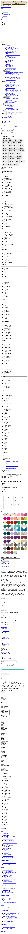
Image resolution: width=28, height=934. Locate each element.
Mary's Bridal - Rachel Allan (9, 879)
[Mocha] (25, 541)
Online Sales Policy (5, 563)
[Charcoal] (25, 545)
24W (12, 156)
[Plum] (18, 537)
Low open (7, 258)
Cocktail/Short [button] (4, 910)
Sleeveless (7, 387)
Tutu (6, 225)
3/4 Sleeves (7, 381)
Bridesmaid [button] (6, 458)
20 (5, 148)
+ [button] (4, 459)
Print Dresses (8, 214)
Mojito (6, 407)
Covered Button (8, 253)
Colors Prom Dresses (8, 839)
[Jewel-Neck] (4, 752)
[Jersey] (3, 739)
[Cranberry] (15, 522)
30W (12, 159)
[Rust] (11, 549)
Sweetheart (7, 362)
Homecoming (8, 188)
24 (16, 148)
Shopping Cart (6, 14)
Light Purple (8, 425)
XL (10, 164)
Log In (5, 17)
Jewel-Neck (7, 349)
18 (22, 145)
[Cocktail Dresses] (6, 701)
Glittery (6, 268)
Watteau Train (8, 338)
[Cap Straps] (4, 768)
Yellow (6, 406)
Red (6, 435)
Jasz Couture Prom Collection (10, 843)
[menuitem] (15, 12)
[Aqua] (11, 526)
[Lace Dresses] (4, 707)
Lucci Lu (5, 852)
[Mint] (22, 526)
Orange (6, 436)
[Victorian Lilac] (25, 533)
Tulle (6, 318)
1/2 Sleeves (7, 380)
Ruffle (6, 293)
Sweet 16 (7, 195)
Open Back (7, 241)
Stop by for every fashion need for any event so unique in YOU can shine (14, 3)
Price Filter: (5, 130)
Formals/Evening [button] (5, 895)
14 (11, 145)
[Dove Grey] (22, 545)
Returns (5, 632)
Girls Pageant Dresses (10, 186)
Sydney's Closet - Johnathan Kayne (11, 907)
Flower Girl (7, 185)
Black (6, 445)
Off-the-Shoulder (9, 351)
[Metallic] (2, 724)
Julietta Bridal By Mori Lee (9, 872)
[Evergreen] (22, 549)
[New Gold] (25, 549)
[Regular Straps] (4, 769)
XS (12, 161)
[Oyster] (5, 545)
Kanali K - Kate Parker (12, 466)
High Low (7, 238)
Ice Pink (7, 426)
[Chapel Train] (4, 745)
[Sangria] (22, 537)
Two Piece (7, 226)
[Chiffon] (3, 737)
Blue (6, 419)
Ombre (6, 273)
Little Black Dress (9, 207)
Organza (7, 311)
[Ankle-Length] (4, 742)
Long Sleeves (8, 383)
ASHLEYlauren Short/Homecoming (11, 913)
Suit (6, 222)
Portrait (6, 354)
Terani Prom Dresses (8, 856)
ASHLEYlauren (7, 833)
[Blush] (5, 515)
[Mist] (15, 552)
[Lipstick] (18, 515)
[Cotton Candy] (8, 518)
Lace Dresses (8, 206)
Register (5, 16)
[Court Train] (4, 746)
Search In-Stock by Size (8, 136)
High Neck (7, 347)
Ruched (6, 245)
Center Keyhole (8, 235)
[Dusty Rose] (22, 515)
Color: (2, 511)
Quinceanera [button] (4, 924)
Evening (7, 184)
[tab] (15, 463)
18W (12, 153)
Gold (6, 442)
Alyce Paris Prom (7, 835)
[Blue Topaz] (15, 530)
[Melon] (11, 518)
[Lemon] (25, 518)
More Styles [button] (7, 470)
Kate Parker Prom (7, 837)
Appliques (7, 280)
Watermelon (7, 432)
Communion (8, 182)
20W (19, 153)
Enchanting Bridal (7, 871)
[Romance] (8, 537)
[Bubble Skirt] (5, 710)
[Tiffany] (18, 526)
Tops (6, 223)
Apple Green (8, 409)
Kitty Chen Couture (7, 875)
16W (6, 153)
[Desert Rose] (8, 552)
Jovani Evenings (7, 898)
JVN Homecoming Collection (10, 920)
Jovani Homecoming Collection (10, 917)
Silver (6, 448)
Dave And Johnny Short (8, 914)
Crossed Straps (8, 255)
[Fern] (22, 522)
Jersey (6, 307)
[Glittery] (2, 723)
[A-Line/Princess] (4, 755)
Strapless (7, 360)
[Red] (8, 522)
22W (6, 156)
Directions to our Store (6, 7)
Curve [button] (2, 905)
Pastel (6, 274)
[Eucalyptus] (18, 549)
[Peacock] (22, 530)
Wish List (5, 12)
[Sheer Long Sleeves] (5, 765)
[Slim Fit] (4, 759)
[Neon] (2, 725)
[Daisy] (5, 522)
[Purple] (11, 537)
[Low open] (4, 720)
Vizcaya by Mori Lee (8, 928)
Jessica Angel (9, 463)
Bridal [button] (2, 867)
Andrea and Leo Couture (9, 836)
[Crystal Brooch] (4, 733)
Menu (2, 41)
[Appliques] (4, 729)
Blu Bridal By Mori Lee (8, 873)
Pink (6, 428)
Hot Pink (7, 429)
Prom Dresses (8, 191)
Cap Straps (7, 394)
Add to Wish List (4, 560)
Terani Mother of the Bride (9, 902)
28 (5, 151)
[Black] (8, 549)
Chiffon (6, 304)
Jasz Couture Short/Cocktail (9, 916)
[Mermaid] (4, 757)
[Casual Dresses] (6, 699)
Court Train (7, 329)
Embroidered (8, 286)
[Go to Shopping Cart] (1, 8)
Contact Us (6, 631)
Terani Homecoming (8, 921)
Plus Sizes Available (9, 244)
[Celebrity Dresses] (5, 711)
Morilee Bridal (6, 880)
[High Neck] (4, 751)
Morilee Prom (6, 853)
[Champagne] (18, 541)
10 (20, 143)
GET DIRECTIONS (5, 653)
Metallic (7, 270)
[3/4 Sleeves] (5, 763)
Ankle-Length (8, 325)
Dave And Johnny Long (8, 840)
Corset (6, 237)
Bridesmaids (7, 178)
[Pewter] (5, 549)
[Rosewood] (18, 533)
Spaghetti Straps (8, 396)
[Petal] (8, 515)
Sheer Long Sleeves (9, 384)
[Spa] (15, 526)
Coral (6, 438)
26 (22, 148)
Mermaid (7, 372)
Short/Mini (7, 334)
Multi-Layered (8, 240)
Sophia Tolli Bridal (7, 881)
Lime (6, 412)
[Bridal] (6, 697)
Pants (6, 213)
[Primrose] (15, 515)
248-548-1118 (8, 5)
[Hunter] (25, 522)
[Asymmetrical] (4, 743)
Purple (6, 422)
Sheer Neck (7, 359)
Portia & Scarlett (7, 854)
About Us (5, 637)
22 (11, 148)
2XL (16, 164)
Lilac (6, 423)
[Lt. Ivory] (15, 541)
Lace (6, 292)
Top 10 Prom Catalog (8, 857)
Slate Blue (7, 417)
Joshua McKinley (7, 848)
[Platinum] (18, 545)
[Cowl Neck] (4, 749)
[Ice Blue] (5, 530)
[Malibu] (18, 530)
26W (19, 156)
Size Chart (3, 562)
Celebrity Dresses (9, 234)
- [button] (4, 471)
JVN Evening (6, 899)
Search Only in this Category (8, 129)
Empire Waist (8, 371)
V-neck (6, 363)
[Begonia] (5, 518)
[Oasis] (5, 526)
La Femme (5, 850)
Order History (6, 644)
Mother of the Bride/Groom (11, 189)
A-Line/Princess (8, 369)
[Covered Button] (4, 716)
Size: (2, 493)
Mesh (6, 310)
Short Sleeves (8, 386)
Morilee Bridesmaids (11, 468)
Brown (6, 444)
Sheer (6, 259)
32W (19, 159)
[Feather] (3, 738)
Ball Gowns (7, 201)
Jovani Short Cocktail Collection (10, 918)
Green (6, 410)
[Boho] (4, 705)
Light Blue (7, 416)
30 (11, 151)
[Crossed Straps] (4, 718)
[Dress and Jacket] (4, 706)
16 (16, 145)
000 (6, 140)
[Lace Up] (4, 719)
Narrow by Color (7, 403)
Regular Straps (8, 395)
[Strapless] (4, 772)
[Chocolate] (15, 545)
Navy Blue (7, 420)
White (6, 449)
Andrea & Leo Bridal (8, 870)
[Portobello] (11, 545)
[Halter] (4, 750)
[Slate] (11, 530)
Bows (6, 283)
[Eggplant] (5, 541)
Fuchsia (6, 431)
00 (11, 140)
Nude (6, 441)
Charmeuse (7, 303)
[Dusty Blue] (8, 530)
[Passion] (15, 537)
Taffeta (6, 317)
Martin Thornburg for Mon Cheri (10, 877)
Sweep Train (8, 335)
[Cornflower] (5, 533)
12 (5, 145)
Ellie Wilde (5, 841)
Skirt (6, 220)
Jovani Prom (6, 844)
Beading (7, 282)
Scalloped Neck (8, 356)
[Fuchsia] (25, 515)
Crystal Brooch (8, 285)
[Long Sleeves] (5, 764)
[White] (11, 541)
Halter (6, 346)
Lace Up (7, 256)
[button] (5, 44)
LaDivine (5, 849)
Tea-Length (7, 336)
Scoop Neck (7, 357)
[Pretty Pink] (11, 515)
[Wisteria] (5, 537)
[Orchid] (15, 533)
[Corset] (5, 714)
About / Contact (7, 658)
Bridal (6, 176)
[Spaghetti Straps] (4, 770)
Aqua (6, 413)
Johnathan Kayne (7, 846)
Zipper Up (7, 260)
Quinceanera (8, 192)
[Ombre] (2, 726)
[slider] (25, 669)
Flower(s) (7, 289)
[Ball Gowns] (4, 703)
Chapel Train (8, 328)
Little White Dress (9, 209)
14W (22, 151)
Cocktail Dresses (8, 181)
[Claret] (11, 522)
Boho (6, 203)
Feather (6, 288)
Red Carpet (7, 194)
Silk (6, 316)
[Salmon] (15, 518)
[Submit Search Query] (16, 661)
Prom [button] (2, 831)
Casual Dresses (8, 179)
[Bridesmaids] (6, 698)
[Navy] (8, 533)
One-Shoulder (8, 353)
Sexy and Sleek (8, 216)
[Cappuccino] (8, 545)
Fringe (6, 290)
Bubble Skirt (8, 232)
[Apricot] (18, 518)
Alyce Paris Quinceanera (9, 927)
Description (6, 566)
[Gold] (22, 541)
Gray (6, 446)
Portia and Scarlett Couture (9, 863)
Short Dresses (8, 219)
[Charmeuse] (3, 736)
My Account (6, 13)
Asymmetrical (8, 326)
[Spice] (11, 552)
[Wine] (25, 537)
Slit (5, 247)
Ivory (6, 439)
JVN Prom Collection (8, 845)
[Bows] (4, 732)
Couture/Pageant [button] (5, 860)
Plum (6, 433)
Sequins (6, 296)
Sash (6, 295)
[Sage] (25, 526)
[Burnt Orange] (22, 518)
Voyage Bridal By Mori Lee (9, 883)
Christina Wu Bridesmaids (12, 461)
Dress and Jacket (8, 204)
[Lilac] (11, 533)
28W (6, 159)
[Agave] (5, 552)
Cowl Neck (7, 344)
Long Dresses (8, 210)
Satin (6, 313)
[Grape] (8, 541)
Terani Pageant (6, 864)
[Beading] (4, 730)
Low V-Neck (8, 350)
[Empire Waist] (4, 756)
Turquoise (7, 415)
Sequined (7, 314)
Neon (6, 271)
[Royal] (25, 530)
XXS (6, 161)
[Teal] (8, 526)
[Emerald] (18, 522)
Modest (6, 212)
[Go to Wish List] (2, 8)
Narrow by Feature (7, 171)
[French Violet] (22, 533)
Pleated (6, 243)
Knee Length (8, 332)
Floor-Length (8, 331)
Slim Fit (6, 374)
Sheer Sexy (7, 217)
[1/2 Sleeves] (5, 761)
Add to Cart (3, 559)
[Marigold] (15, 549)
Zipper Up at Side (9, 262)
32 (16, 151)
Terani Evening (6, 900)
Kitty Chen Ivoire (7, 876)
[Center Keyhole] (5, 712)
